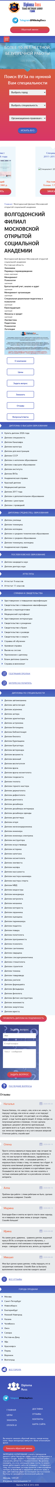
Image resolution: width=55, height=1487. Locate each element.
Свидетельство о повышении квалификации (25, 605)
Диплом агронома (13, 709)
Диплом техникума (13, 524)
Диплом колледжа (13, 529)
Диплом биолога (12, 736)
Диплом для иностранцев (16, 451)
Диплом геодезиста (14, 777)
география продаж (19, 673)
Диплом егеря (11, 822)
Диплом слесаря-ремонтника (18, 957)
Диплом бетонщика (13, 727)
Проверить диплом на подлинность (23, 1018)
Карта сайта (38, 1424)
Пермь (7, 1350)
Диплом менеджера (14, 894)
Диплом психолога (13, 944)
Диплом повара (12, 930)
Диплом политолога (14, 935)
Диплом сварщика (13, 953)
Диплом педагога (12, 925)
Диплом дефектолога (14, 795)
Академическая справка (16, 478)
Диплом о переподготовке (17, 609)
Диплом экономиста (14, 1002)
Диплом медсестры (13, 889)
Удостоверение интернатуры (18, 618)
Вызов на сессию (12, 650)
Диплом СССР (11, 455)
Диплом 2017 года (13, 491)
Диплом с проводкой (14, 505)
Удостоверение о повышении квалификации (25, 600)
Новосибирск (10, 1305)
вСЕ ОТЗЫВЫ (15, 1279)
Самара (8, 1332)
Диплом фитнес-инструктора (18, 998)
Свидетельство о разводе (16, 632)
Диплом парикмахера (14, 921)
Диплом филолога (13, 993)
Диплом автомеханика (15, 700)
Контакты (37, 1419)
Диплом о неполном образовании (20, 460)
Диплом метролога (13, 898)
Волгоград (9, 1359)
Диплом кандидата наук (16, 562)
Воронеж (8, 1355)
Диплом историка (13, 849)
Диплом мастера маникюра (17, 876)
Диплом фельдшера (14, 989)
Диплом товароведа (14, 975)
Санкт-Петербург (12, 1301)
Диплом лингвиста (13, 862)
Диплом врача (11, 768)
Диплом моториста (13, 907)
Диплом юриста (12, 1011)
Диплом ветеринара (14, 750)
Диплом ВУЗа (11, 473)
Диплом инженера (13, 831)
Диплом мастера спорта (16, 880)
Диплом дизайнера (13, 804)
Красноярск (10, 1346)
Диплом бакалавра (13, 442)
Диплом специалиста (14, 437)
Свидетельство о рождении (17, 623)
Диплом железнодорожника (18, 826)
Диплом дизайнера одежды (17, 813)
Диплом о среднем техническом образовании (26, 533)
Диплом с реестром (14, 500)
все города (15, 1369)
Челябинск (9, 1323)
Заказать (12, 1420)
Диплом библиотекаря (15, 732)
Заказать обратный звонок (19, 1448)
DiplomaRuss (26, 1387)
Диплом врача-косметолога (17, 772)
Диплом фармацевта (14, 984)
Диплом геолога (12, 781)
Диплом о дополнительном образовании (24, 496)
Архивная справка (13, 645)
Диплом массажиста (14, 871)
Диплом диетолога (13, 799)
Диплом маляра (12, 867)
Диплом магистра (13, 446)
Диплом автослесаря (14, 705)
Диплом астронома (13, 723)
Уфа (6, 1341)
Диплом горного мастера (16, 786)
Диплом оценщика (13, 916)
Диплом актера (11, 714)
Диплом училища (12, 520)
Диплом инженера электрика (18, 835)
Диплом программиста (15, 939)
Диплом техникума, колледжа (18, 542)
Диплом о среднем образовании (20, 538)
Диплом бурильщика (14, 741)
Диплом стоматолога (14, 962)
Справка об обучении (14, 641)
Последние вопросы (20, 1086)
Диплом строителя (13, 966)
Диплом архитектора (14, 718)
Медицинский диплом (15, 487)
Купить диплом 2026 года (16, 433)
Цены (9, 1415)
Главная (8, 204)
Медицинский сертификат (17, 614)
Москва (8, 1296)
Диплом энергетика (14, 1007)
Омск (6, 1328)
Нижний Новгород (13, 1314)
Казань (7, 1319)
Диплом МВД (10, 885)
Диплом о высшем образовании (19, 464)
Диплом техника (12, 971)
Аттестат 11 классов (14, 585)
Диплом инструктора (14, 840)
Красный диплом (12, 482)
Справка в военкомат (14, 663)
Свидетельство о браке (15, 627)
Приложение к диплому (15, 654)
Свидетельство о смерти (16, 636)
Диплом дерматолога (14, 790)
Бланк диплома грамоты (16, 659)
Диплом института (13, 469)
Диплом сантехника (14, 948)
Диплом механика (13, 903)
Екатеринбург (11, 1310)
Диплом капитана (13, 853)
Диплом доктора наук (15, 566)
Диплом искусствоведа (15, 844)
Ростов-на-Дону (12, 1337)
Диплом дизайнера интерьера (19, 808)
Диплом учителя (12, 980)
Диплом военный (12, 759)
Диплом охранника (13, 912)
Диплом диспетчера (14, 817)
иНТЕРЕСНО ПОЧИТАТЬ (20, 683)
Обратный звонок (29, 29)
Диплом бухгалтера (13, 745)
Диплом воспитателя (14, 763)
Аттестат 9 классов (13, 581)
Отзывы (36, 1414)
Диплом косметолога (14, 858)
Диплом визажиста (13, 754)
